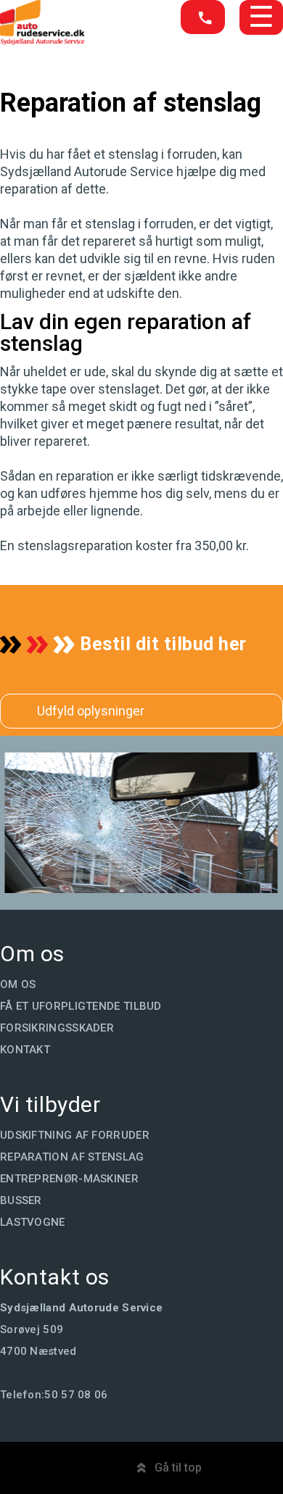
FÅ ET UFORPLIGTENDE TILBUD (81, 1006)
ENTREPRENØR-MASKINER (69, 1178)
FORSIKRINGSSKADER (57, 1027)
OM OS (18, 984)
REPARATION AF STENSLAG (72, 1156)
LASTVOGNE (32, 1222)
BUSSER (21, 1200)
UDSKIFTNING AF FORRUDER (74, 1135)
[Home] (42, 41)
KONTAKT (25, 1049)
